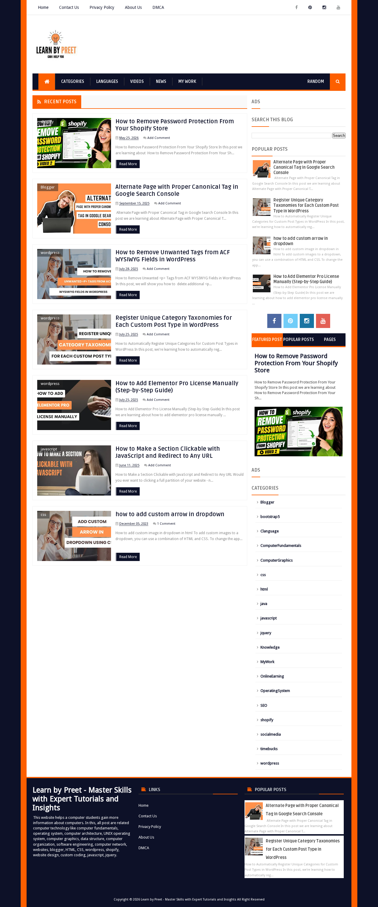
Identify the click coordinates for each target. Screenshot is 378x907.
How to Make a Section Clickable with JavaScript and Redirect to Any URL (167, 452)
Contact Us (69, 7)
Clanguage (269, 531)
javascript (49, 449)
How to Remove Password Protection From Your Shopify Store (296, 363)
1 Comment (166, 524)
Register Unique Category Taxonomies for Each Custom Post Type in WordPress (173, 321)
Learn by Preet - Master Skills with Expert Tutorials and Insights (188, 899)
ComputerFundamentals (280, 545)
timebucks (269, 749)
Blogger (48, 187)
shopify (47, 121)
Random (315, 81)
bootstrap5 (270, 516)
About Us (133, 7)
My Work (187, 81)
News (161, 81)
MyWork (267, 662)
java (263, 603)
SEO (263, 705)
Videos (137, 81)
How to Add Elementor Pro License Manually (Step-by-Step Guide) (306, 279)
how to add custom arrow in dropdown (169, 514)
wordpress (50, 252)
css (43, 514)
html (264, 589)
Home (43, 7)
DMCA (158, 7)
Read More (128, 164)
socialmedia (270, 734)
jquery (265, 633)
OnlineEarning (272, 676)
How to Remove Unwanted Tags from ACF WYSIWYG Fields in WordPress (172, 256)
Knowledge (270, 647)
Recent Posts (60, 102)
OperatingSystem (275, 690)
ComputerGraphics (276, 560)
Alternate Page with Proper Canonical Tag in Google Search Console (176, 190)
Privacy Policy (101, 7)
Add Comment (158, 138)
